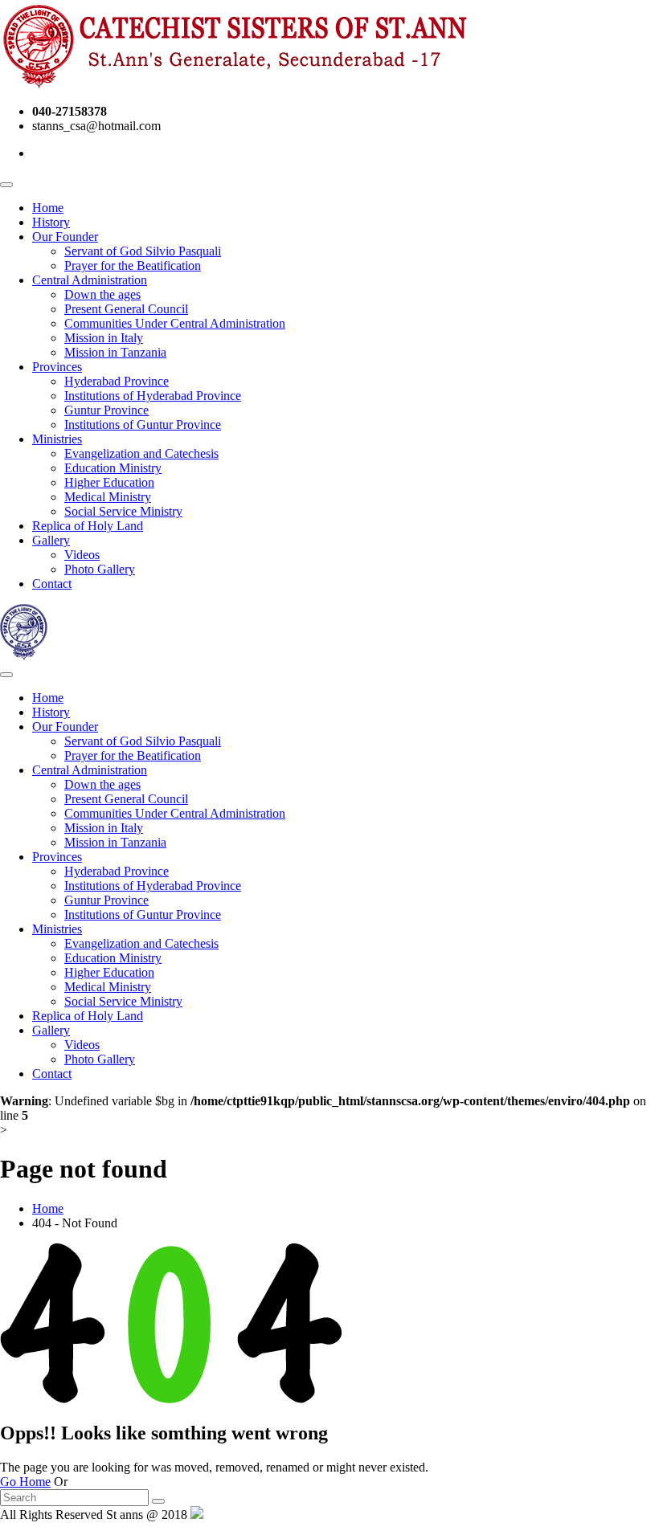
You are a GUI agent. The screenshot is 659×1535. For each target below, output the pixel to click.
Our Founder (65, 236)
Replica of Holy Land (87, 526)
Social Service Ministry (123, 511)
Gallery (51, 540)
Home (47, 207)
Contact (52, 583)
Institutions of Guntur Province (142, 424)
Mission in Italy (103, 338)
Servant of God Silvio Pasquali (142, 251)
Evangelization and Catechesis (141, 453)
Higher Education (109, 482)
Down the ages (102, 294)
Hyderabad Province (116, 381)
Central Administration (89, 280)
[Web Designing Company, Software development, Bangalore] (196, 1514)
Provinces (57, 367)
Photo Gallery (99, 569)
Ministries (57, 439)
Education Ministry (113, 468)
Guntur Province (106, 410)
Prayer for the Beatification (132, 265)
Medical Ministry (107, 497)
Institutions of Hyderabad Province (152, 395)
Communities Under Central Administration (174, 323)
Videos (82, 554)
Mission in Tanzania (115, 352)
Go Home (25, 1481)
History (51, 222)
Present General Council (126, 309)
